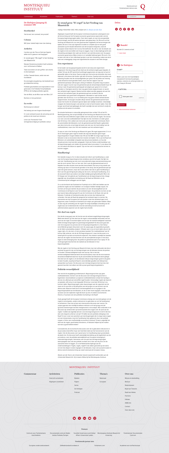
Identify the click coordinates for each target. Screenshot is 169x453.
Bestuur (127, 382)
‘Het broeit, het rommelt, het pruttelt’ (36, 34)
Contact (127, 406)
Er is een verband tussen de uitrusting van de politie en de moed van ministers (39, 115)
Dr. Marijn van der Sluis (94, 30)
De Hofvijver (78, 389)
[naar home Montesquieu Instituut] (37, 7)
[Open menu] (52, 16)
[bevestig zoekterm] (128, 16)
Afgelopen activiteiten (56, 382)
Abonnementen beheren (127, 109)
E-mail (119, 70)
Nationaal (103, 378)
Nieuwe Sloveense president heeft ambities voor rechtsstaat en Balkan (38, 65)
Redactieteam (129, 385)
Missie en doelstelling (132, 378)
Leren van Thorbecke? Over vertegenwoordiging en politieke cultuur (37, 121)
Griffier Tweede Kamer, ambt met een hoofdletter (36, 76)
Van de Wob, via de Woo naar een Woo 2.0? (38, 94)
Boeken (76, 378)
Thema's (103, 374)
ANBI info (128, 403)
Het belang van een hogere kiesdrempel (37, 110)
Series (76, 385)
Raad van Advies (130, 392)
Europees (103, 382)
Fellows (127, 399)
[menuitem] (29, 16)
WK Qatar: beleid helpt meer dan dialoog (37, 43)
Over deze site (129, 410)
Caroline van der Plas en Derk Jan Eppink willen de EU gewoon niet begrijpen (37, 53)
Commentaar (30, 374)
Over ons (129, 374)
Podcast (77, 392)
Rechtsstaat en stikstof (31, 107)
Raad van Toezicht (131, 389)
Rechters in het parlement (32, 98)
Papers (76, 382)
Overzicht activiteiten (56, 378)
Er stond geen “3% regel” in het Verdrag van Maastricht (38, 59)
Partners (128, 396)
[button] (74, 418)
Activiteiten (54, 374)
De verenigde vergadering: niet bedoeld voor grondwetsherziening (39, 82)
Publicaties (79, 374)
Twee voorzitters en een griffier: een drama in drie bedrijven (38, 71)
